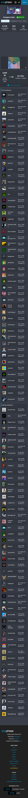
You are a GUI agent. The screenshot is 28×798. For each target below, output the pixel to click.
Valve (20, 741)
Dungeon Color (9, 17)
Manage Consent (14, 761)
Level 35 (4, 74)
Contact (14, 756)
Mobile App (14, 750)
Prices (20, 21)
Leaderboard (13, 21)
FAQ (14, 747)
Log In (24, 2)
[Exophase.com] (7, 2)
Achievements (5, 21)
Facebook (14, 779)
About (14, 754)
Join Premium (14, 768)
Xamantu (16, 738)
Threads (14, 774)
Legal (14, 759)
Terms (14, 766)
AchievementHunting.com (14, 781)
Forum (24, 21)
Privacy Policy (14, 763)
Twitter (14, 777)
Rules (14, 752)
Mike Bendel (17, 736)
